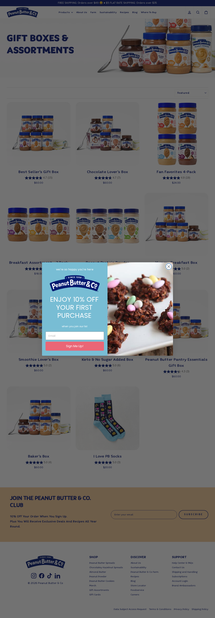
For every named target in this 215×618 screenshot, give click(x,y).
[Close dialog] (169, 267)
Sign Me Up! (74, 346)
